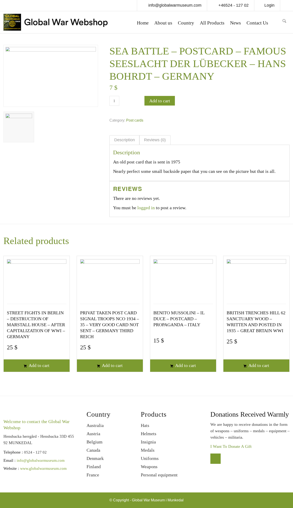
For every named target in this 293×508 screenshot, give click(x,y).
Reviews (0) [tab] (155, 140)
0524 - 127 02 (35, 452)
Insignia (148, 441)
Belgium (95, 441)
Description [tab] (124, 140)
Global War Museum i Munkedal (158, 500)
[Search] (284, 22)
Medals (148, 450)
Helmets (148, 433)
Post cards (134, 120)
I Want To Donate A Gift (231, 446)
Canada (93, 450)
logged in (146, 207)
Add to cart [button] (38, 365)
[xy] (276, 22)
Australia (95, 425)
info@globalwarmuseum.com (174, 5)
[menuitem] (143, 23)
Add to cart (159, 100)
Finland (94, 466)
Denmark (95, 458)
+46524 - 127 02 (233, 5)
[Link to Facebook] (286, 6)
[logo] (55, 23)
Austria (93, 433)
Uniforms (150, 458)
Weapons (149, 466)
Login (269, 5)
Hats (145, 425)
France (93, 474)
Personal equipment (159, 474)
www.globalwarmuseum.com (43, 468)
